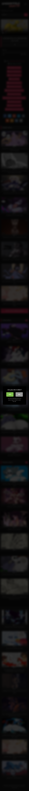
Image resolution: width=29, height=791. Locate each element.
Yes (10, 394)
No (19, 394)
